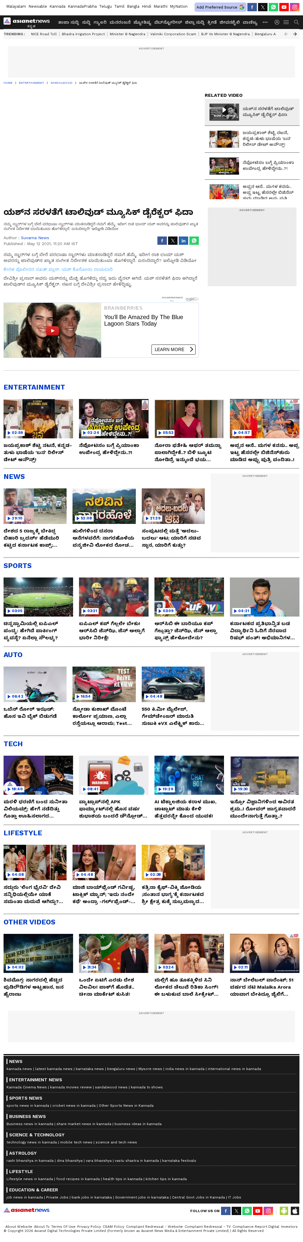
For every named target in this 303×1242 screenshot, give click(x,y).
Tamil (119, 6)
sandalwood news (111, 1087)
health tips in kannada (122, 1179)
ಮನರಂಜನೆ (119, 22)
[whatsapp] (273, 7)
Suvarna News (35, 237)
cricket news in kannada (74, 1105)
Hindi (146, 6)
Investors (289, 1227)
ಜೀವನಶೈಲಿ (230, 22)
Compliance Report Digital (256, 1227)
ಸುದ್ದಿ (86, 22)
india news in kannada (184, 1069)
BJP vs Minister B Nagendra (225, 34)
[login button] (278, 22)
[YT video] (284, 7)
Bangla (133, 6)
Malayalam (16, 6)
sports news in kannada (28, 1105)
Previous (286, 34)
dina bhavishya (70, 1161)
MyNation (179, 6)
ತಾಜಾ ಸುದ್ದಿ (68, 22)
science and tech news (116, 1142)
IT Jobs (234, 1197)
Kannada (57, 6)
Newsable (37, 6)
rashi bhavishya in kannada (30, 1161)
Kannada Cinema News (27, 1087)
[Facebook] (252, 7)
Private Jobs (57, 1197)
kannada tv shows (147, 1087)
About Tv (41, 1227)
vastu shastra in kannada (137, 1161)
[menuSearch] (296, 22)
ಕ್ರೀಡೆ (212, 22)
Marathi (160, 6)
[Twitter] (262, 7)
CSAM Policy (113, 1227)
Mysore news (150, 1069)
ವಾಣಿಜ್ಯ (250, 22)
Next (295, 34)
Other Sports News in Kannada (126, 1105)
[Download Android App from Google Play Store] (284, 1211)
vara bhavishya (99, 1161)
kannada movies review (71, 1087)
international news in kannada (234, 1069)
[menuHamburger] (286, 22)
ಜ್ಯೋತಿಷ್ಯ (142, 22)
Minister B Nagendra (127, 34)
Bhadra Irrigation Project (83, 34)
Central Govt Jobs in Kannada (198, 1197)
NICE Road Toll (44, 34)
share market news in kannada (84, 1124)
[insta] (294, 7)
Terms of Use (63, 1227)
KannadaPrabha (82, 6)
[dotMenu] (265, 22)
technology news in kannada (32, 1142)
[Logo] (29, 22)
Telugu (105, 6)
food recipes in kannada (78, 1179)
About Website (18, 1227)
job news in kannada (25, 1197)
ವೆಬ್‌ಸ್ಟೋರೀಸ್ (168, 22)
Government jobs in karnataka (142, 1197)
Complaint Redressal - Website (154, 1227)
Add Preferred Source (216, 7)
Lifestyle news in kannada (30, 1179)
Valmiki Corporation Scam (173, 34)
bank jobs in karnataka (92, 1197)
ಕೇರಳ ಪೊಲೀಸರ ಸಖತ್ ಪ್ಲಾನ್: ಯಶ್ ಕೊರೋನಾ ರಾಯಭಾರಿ (58, 269)
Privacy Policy (89, 1227)
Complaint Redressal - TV (208, 1227)
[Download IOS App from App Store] (294, 1211)
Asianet (26, 1210)
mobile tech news (76, 1142)
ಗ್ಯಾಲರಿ (100, 22)
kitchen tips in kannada (166, 1179)
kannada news (19, 1069)
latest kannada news (53, 1069)
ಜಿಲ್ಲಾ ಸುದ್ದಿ (194, 22)
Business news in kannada (30, 1124)
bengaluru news (121, 1069)
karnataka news (90, 1069)
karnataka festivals (179, 1161)
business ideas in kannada (138, 1124)
